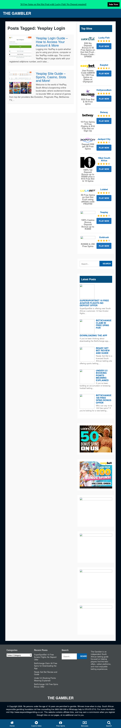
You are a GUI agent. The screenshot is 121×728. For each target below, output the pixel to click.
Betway (104, 112)
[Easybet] (87, 66)
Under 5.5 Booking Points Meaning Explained (102, 375)
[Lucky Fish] (87, 38)
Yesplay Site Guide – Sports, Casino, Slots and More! (51, 77)
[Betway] (87, 115)
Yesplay (104, 212)
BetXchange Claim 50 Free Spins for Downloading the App (45, 666)
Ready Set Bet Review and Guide (103, 350)
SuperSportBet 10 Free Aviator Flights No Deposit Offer (94, 303)
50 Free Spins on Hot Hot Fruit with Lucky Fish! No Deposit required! (53, 4)
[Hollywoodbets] (87, 93)
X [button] (118, 3)
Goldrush (104, 237)
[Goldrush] (87, 239)
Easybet (104, 64)
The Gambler (17, 13)
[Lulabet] (87, 190)
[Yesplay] (87, 214)
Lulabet (104, 189)
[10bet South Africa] (87, 162)
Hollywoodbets (104, 90)
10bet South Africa (104, 159)
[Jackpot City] (87, 140)
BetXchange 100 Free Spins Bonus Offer (103, 399)
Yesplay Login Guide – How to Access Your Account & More (52, 41)
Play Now (104, 46)
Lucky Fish (104, 37)
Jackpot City (104, 139)
